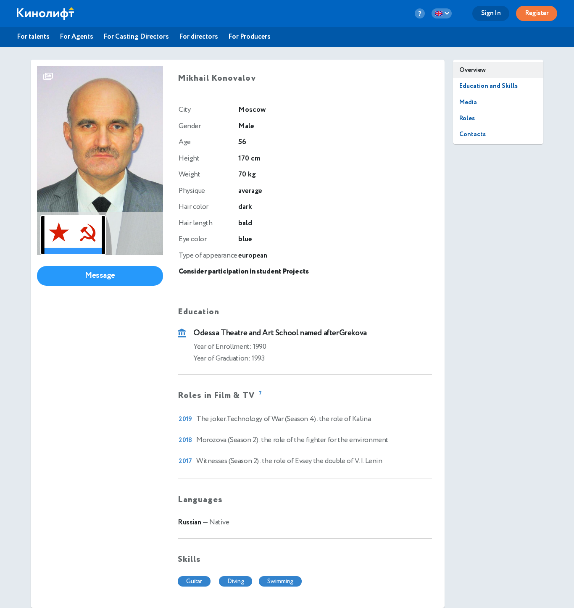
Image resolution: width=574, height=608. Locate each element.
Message (100, 275)
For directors (198, 37)
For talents (33, 37)
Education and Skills (488, 86)
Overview (472, 70)
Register (536, 13)
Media (468, 102)
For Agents (76, 37)
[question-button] (420, 13)
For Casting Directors (136, 37)
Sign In (491, 13)
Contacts (472, 134)
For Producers (249, 37)
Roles (467, 118)
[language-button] (442, 13)
